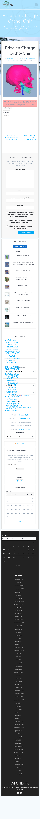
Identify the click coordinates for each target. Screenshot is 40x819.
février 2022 (18, 641)
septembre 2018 (18, 728)
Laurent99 (9, 58)
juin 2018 (18, 734)
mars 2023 (18, 610)
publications (12, 387)
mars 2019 (18, 712)
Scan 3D (14, 351)
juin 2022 (18, 632)
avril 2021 (19, 660)
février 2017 (18, 758)
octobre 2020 (18, 672)
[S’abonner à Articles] (15, 444)
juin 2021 (18, 654)
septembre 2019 (18, 700)
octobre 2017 (18, 752)
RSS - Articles (21, 444)
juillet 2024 (18, 592)
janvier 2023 (18, 617)
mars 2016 (18, 774)
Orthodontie (8, 351)
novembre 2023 (19, 601)
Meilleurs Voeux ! (23, 285)
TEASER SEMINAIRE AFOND (23, 315)
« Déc (19, 521)
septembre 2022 (18, 623)
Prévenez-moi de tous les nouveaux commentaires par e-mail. (21, 221)
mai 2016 (19, 771)
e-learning (14, 359)
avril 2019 (19, 709)
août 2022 (18, 626)
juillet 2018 (18, 731)
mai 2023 (19, 607)
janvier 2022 (18, 644)
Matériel (15, 349)
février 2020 (18, 684)
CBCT (17, 58)
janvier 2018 (18, 743)
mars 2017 (18, 755)
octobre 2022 (18, 620)
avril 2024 (19, 598)
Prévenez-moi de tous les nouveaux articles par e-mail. (21, 227)
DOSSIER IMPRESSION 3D (23, 270)
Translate (26, 395)
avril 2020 (19, 681)
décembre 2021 (18, 647)
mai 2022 (19, 635)
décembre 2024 (18, 586)
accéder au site (20, 405)
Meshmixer (12, 380)
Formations (31, 58)
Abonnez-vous (20, 469)
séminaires (12, 401)
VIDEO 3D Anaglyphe (23, 255)
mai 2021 (19, 657)
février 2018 (18, 740)
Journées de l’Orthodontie (23, 300)
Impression (12, 346)
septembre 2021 (18, 650)
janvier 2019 (18, 718)
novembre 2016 (19, 765)
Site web (20, 205)
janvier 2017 (18, 761)
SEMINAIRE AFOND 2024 (23, 307)
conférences (23, 58)
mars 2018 (18, 737)
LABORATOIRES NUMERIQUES (12, 375)
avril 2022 (19, 638)
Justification (9, 349)
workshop (15, 410)
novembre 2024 (19, 589)
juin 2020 (18, 675)
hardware (12, 365)
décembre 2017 (18, 746)
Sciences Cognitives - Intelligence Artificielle (11, 393)
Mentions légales (23, 415)
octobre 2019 (18, 697)
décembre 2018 (18, 721)
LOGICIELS (11, 60)
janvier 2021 (18, 669)
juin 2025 (18, 583)
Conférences (16, 340)
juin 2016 (18, 768)
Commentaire (20, 169)
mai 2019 (19, 706)
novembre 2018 (19, 724)
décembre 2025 (18, 580)
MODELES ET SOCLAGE (12, 384)
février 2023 (18, 613)
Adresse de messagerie (20, 198)
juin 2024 (18, 595)
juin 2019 (18, 703)
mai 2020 (19, 678)
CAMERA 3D (13, 353)
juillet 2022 (18, 629)
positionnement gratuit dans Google (20, 407)
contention (9, 342)
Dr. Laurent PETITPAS (24, 418)
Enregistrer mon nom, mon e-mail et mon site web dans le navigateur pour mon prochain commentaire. (20, 214)
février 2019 (18, 715)
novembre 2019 (19, 694)
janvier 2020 (18, 687)
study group (13, 399)
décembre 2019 (18, 691)
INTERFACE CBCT (13, 370)
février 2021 (18, 666)
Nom (20, 191)
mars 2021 (18, 663)
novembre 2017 (19, 749)
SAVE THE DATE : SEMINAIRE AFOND (23, 322)
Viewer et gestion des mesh (11, 408)
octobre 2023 (18, 604)
